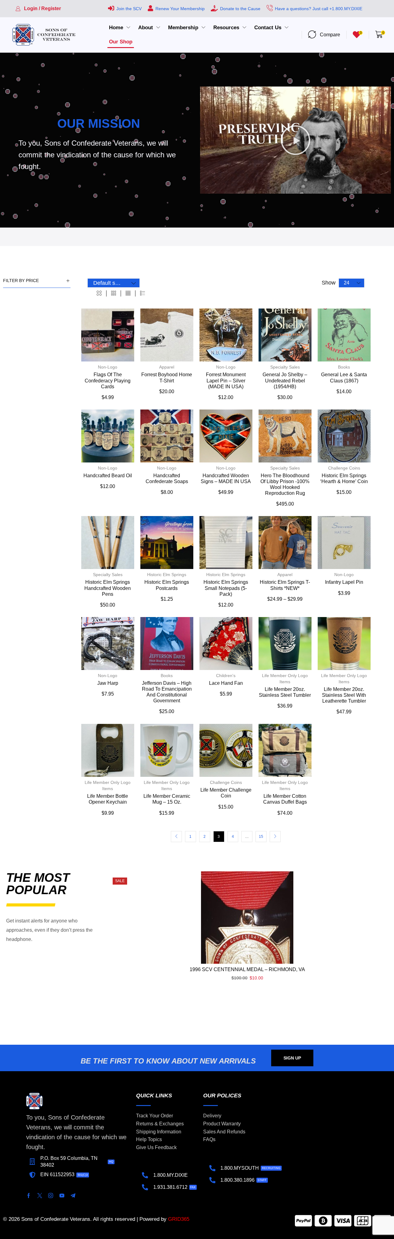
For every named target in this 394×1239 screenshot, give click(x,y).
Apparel (166, 367)
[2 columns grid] (99, 293)
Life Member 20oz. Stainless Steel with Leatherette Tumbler (344, 695)
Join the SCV (129, 8)
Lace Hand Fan (226, 683)
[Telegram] (72, 1195)
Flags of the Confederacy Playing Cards (108, 380)
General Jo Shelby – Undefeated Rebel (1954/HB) (285, 380)
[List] (142, 293)
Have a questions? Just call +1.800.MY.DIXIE (318, 8)
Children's (225, 675)
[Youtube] (61, 1195)
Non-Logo (107, 367)
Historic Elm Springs (166, 574)
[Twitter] (39, 1195)
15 (261, 836)
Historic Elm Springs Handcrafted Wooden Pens (107, 587)
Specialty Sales (285, 367)
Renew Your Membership (180, 8)
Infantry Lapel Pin (344, 582)
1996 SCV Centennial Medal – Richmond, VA (247, 969)
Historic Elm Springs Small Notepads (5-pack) (225, 587)
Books (344, 367)
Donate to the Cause (240, 8)
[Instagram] (50, 1195)
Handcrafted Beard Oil (107, 475)
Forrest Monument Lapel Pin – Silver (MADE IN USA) (226, 380)
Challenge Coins (344, 468)
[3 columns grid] (113, 293)
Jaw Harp (107, 683)
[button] (38, 9)
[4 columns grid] (128, 293)
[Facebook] (28, 1195)
